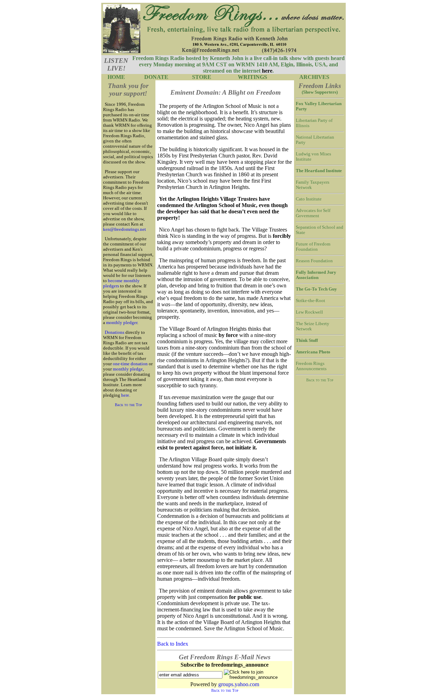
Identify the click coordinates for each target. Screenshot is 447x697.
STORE (201, 77)
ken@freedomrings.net (124, 229)
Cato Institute (309, 199)
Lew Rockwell (309, 312)
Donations (114, 332)
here (125, 395)
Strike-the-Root (310, 300)
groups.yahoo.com (238, 684)
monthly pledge (128, 369)
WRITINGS (252, 77)
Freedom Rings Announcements (311, 366)
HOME (116, 77)
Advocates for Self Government (313, 213)
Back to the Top (128, 405)
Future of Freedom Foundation (313, 247)
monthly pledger (121, 322)
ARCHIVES (314, 77)
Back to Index (172, 644)
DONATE (156, 77)
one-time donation (130, 363)
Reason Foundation (314, 260)
